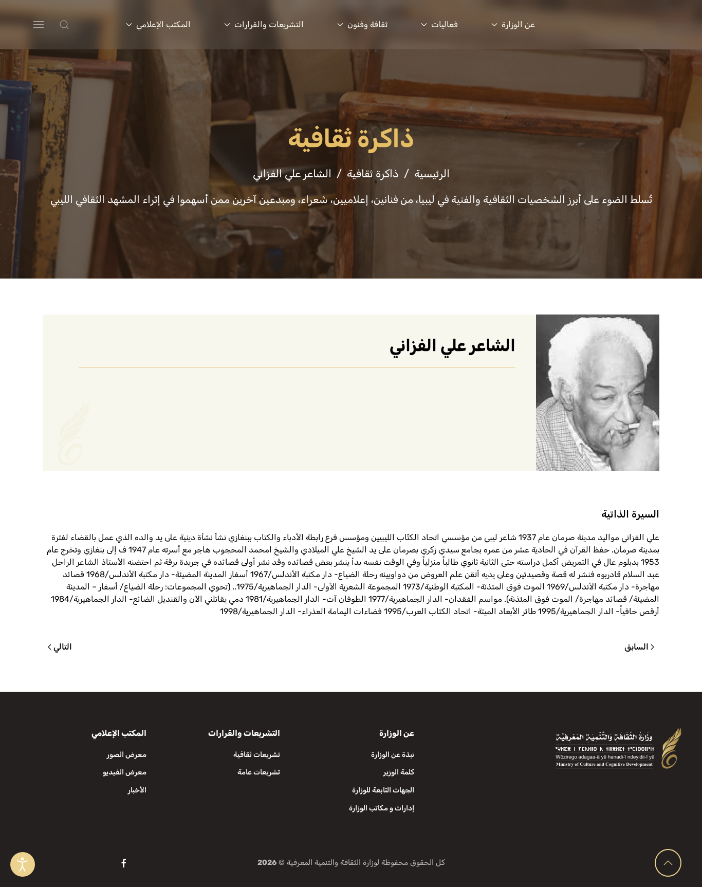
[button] (85, 24)
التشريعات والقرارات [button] (269, 24)
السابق (636, 647)
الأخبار (137, 790)
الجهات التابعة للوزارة (383, 790)
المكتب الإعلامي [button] (163, 24)
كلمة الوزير (398, 772)
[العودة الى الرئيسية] (622, 24)
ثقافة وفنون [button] (367, 24)
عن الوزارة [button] (518, 24)
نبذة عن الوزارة (392, 754)
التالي (62, 647)
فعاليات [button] (444, 24)
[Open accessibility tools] (22, 864)
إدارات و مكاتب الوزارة (381, 808)
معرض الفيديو (124, 772)
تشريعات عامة (258, 772)
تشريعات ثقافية (256, 754)
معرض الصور (126, 754)
